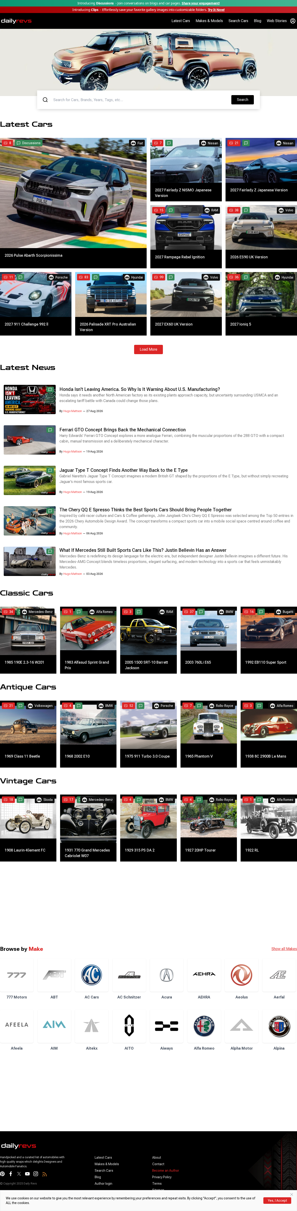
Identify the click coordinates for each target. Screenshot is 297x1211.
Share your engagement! (201, 3)
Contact (158, 1164)
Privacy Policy (161, 1177)
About (156, 1157)
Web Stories (277, 21)
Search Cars (238, 21)
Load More (148, 349)
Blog (257, 21)
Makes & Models (209, 21)
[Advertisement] (139, 903)
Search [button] (245, 99)
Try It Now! (216, 9)
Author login (103, 1183)
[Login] (293, 21)
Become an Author (165, 1170)
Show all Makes (284, 949)
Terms (157, 1183)
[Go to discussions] (169, 143)
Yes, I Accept (277, 1200)
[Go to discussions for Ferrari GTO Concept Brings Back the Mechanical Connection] (50, 430)
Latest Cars (180, 21)
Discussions (31, 143)
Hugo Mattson (72, 411)
